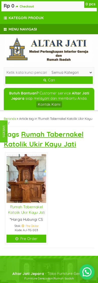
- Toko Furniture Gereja (49, 273)
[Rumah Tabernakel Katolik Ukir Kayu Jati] (26, 178)
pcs (90, 4)
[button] (86, 271)
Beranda (10, 119)
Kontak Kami (49, 104)
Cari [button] (51, 80)
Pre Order (28, 238)
